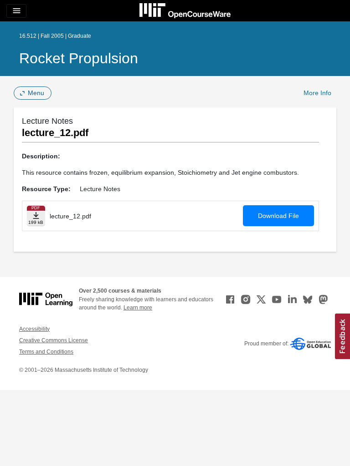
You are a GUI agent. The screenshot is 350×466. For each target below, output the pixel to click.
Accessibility (34, 329)
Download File (278, 215)
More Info (317, 92)
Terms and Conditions (46, 352)
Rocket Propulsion (78, 58)
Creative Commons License (53, 340)
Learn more (138, 307)
